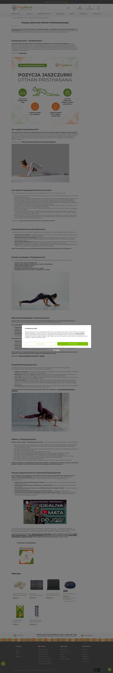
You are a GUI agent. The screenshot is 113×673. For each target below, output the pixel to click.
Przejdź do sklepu (72, 344)
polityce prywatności (80, 333)
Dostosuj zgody (40, 344)
